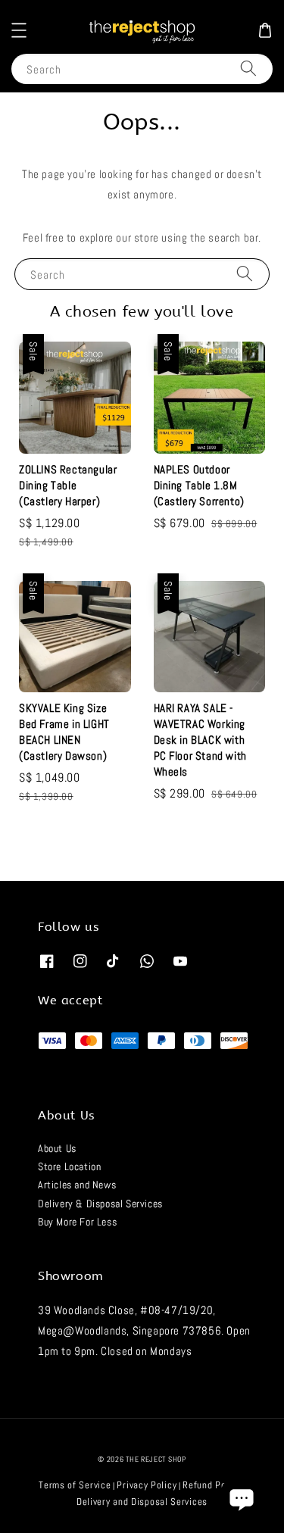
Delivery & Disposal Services (100, 1203)
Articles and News (77, 1184)
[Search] (248, 68)
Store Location (69, 1166)
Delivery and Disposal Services (142, 1501)
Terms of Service (75, 1484)
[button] (19, 30)
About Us (57, 1148)
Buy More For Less (77, 1222)
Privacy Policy (146, 1484)
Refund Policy (212, 1484)
